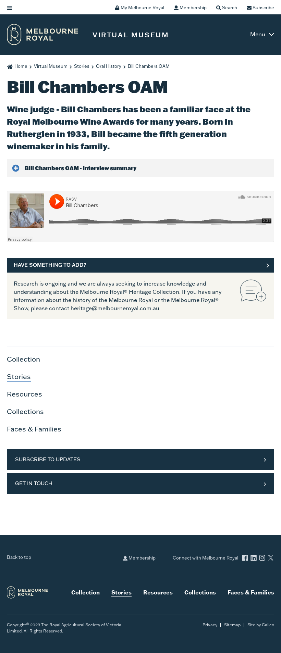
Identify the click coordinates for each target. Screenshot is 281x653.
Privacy (210, 624)
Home (20, 66)
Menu (257, 34)
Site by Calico (260, 624)
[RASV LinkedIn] (253, 558)
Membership (141, 558)
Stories (81, 66)
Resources (24, 393)
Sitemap (232, 624)
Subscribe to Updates (48, 459)
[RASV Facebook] (245, 558)
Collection (23, 358)
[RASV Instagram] (262, 558)
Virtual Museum (51, 66)
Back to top (19, 557)
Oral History (108, 66)
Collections (25, 411)
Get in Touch (33, 483)
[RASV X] (270, 558)
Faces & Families (34, 428)
